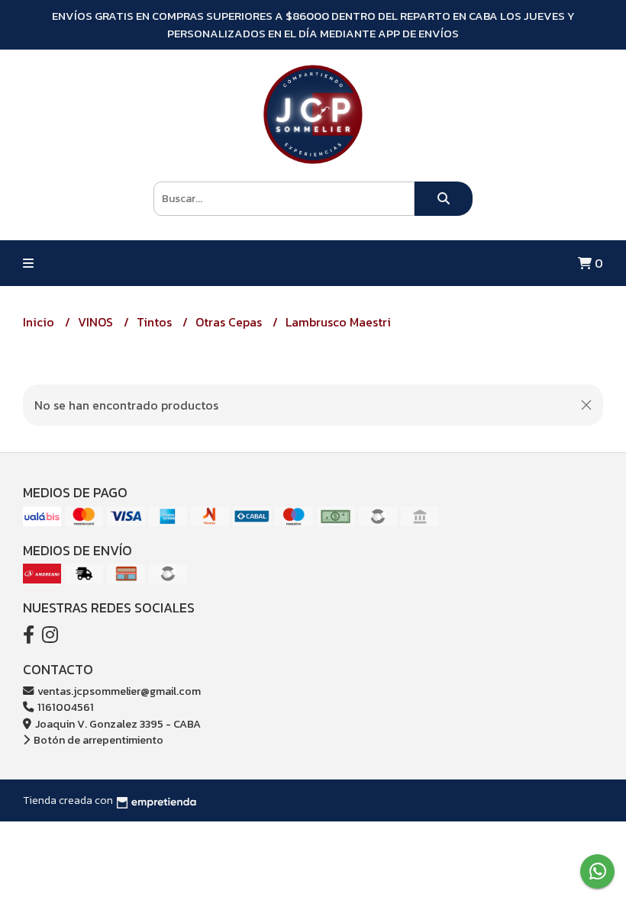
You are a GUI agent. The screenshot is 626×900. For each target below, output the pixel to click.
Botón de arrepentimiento (97, 739)
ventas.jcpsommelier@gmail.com (118, 691)
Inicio (40, 322)
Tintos (156, 322)
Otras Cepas (230, 322)
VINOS (97, 322)
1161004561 (64, 707)
